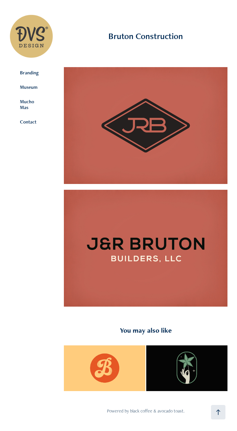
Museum (29, 87)
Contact (28, 122)
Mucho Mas (27, 104)
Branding (29, 72)
